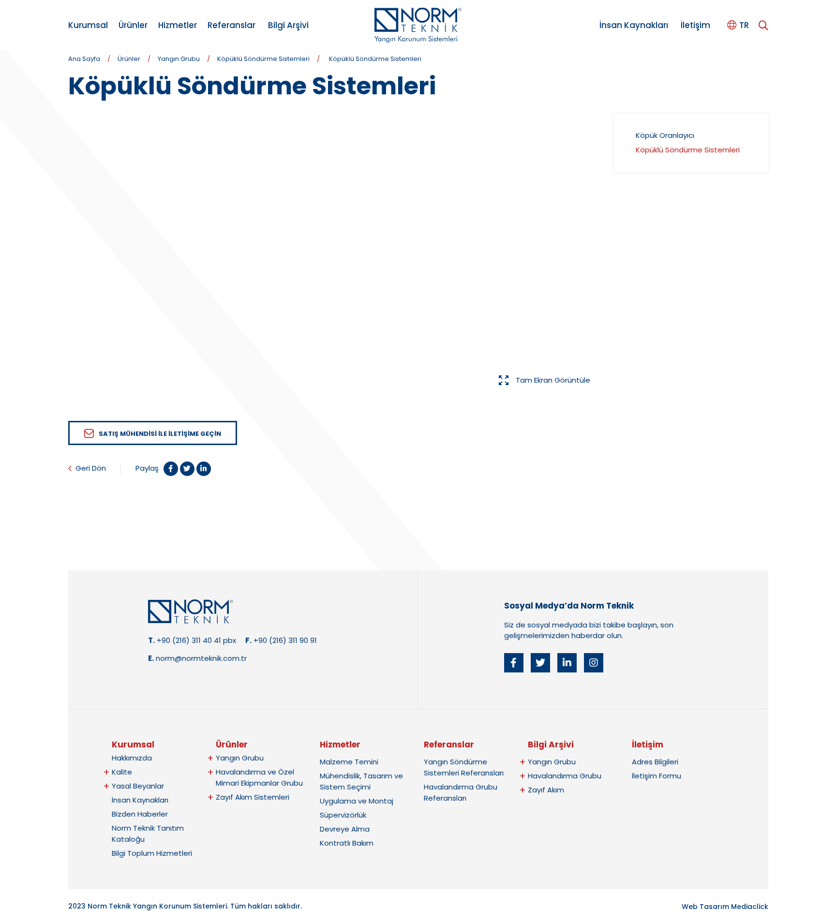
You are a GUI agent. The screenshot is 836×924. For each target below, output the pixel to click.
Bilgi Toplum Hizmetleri (152, 853)
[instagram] (593, 662)
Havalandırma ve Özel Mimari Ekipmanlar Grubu (259, 777)
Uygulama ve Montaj (356, 801)
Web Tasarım (705, 906)
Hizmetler (177, 25)
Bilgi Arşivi (288, 25)
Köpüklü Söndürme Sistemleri (263, 58)
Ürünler (133, 25)
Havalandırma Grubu (564, 776)
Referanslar (231, 25)
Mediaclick (749, 906)
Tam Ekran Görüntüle (553, 380)
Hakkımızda (132, 758)
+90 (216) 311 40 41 (189, 640)
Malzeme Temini (349, 762)
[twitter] (540, 662)
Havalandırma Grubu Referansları (460, 792)
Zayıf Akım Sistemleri (252, 797)
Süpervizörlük (343, 815)
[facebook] (513, 662)
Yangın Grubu (179, 58)
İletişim (695, 25)
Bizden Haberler (140, 814)
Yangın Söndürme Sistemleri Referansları (464, 767)
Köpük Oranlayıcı (665, 135)
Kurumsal (88, 25)
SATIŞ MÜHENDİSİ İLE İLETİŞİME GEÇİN (160, 433)
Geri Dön (90, 468)
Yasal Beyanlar (138, 786)
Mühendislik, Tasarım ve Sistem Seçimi (361, 781)
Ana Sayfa (84, 58)
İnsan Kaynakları (633, 25)
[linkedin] (567, 662)
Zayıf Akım (546, 790)
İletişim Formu (656, 776)
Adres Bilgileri (655, 762)
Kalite (122, 772)
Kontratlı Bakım (346, 843)
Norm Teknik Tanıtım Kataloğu (148, 833)
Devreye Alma (345, 829)
